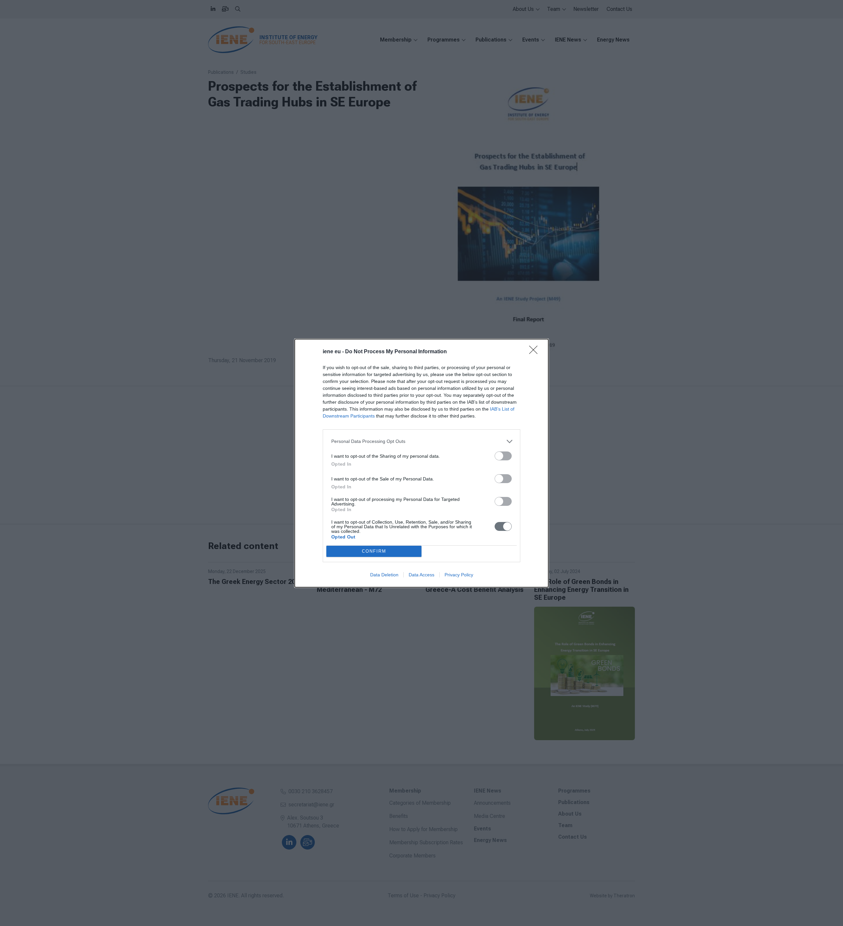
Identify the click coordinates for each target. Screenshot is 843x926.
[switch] (503, 455)
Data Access (421, 574)
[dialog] (421, 463)
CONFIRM (374, 551)
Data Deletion (384, 574)
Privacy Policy (459, 574)
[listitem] (421, 441)
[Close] (535, 352)
